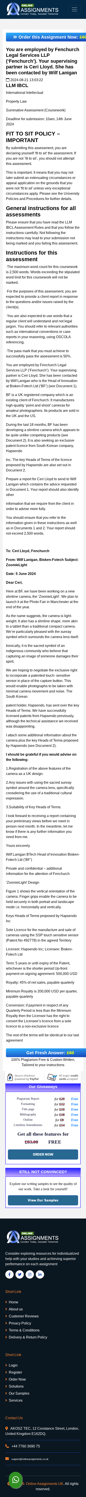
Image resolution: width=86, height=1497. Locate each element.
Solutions (16, 1386)
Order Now (17, 1379)
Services (15, 1400)
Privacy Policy (20, 1323)
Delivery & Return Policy (28, 1337)
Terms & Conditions (24, 1330)
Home (13, 1302)
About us (16, 1309)
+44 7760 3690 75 (25, 1446)
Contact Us (14, 1418)
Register (15, 1372)
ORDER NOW (43, 1154)
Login (13, 1365)
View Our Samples (43, 1200)
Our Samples (19, 1393)
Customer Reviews (24, 1316)
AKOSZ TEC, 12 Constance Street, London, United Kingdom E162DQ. (42, 1431)
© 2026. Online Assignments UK (38, 1484)
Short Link (13, 1292)
